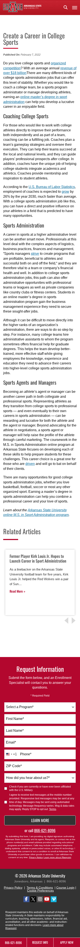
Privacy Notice (36, 857)
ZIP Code (14, 766)
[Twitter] (33, 899)
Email (11, 742)
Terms (52, 809)
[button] (65, 7)
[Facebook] (26, 899)
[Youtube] (47, 899)
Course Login (65, 887)
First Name (15, 719)
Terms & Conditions (40, 887)
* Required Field (40, 695)
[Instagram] (40, 899)
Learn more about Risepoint (57, 857)
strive (35, 253)
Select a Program (19, 707)
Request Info (40, 942)
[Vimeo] (54, 899)
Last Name (15, 730)
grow (65, 191)
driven (30, 464)
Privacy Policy (13, 887)
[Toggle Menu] (74, 7)
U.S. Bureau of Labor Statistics (52, 187)
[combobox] (40, 707)
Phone (25, 754)
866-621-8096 (44, 830)
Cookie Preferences (40, 890)
